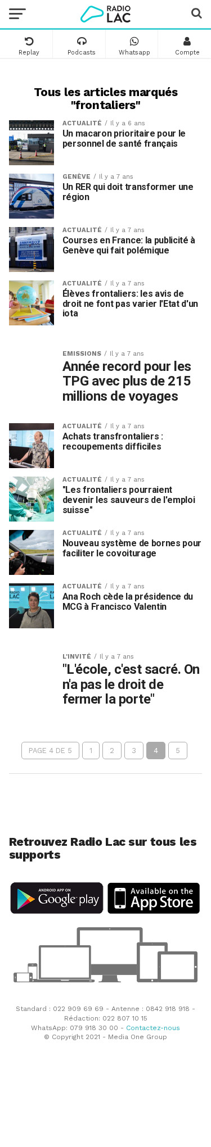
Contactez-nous (153, 1028)
